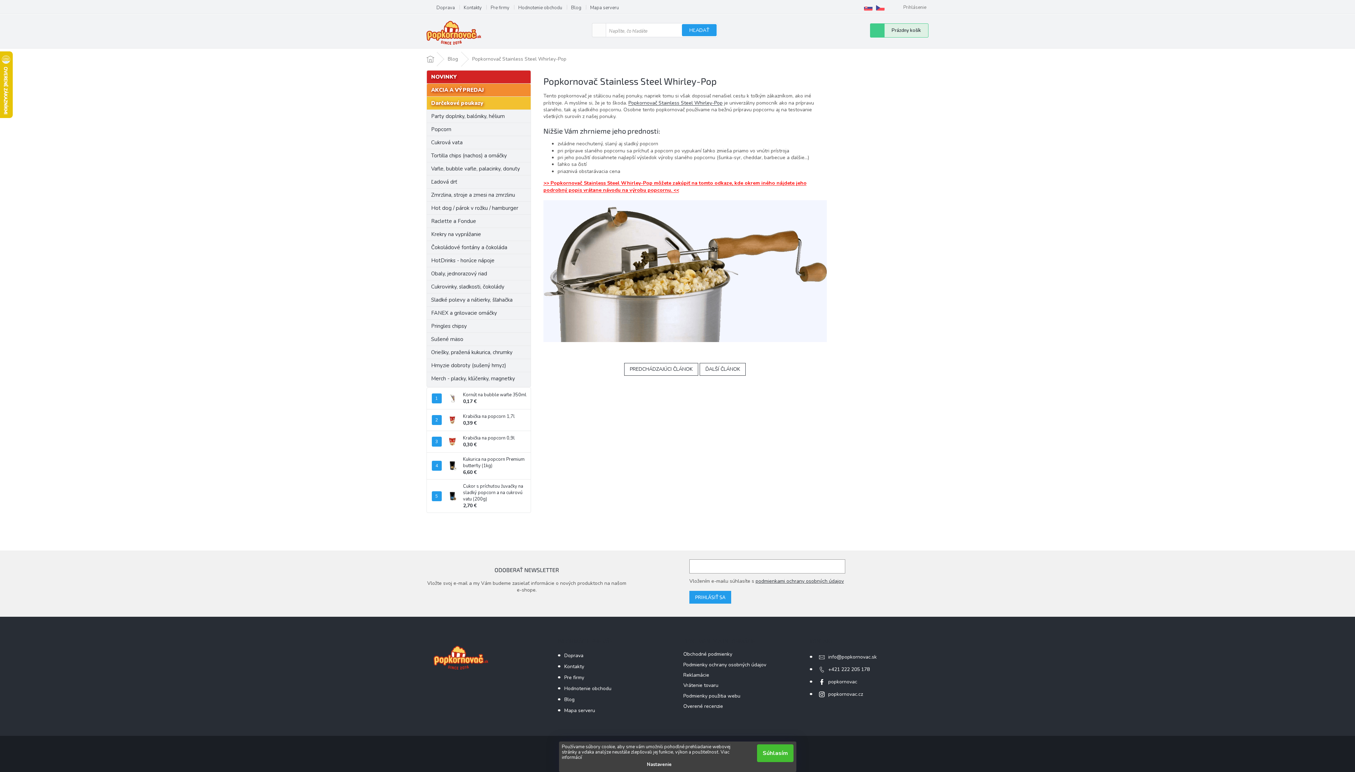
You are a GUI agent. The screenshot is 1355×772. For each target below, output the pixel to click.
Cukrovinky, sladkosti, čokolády (467, 286)
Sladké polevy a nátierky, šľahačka (472, 299)
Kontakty (473, 8)
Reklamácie (696, 675)
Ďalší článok (722, 369)
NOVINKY (444, 76)
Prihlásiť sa (710, 597)
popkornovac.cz (845, 694)
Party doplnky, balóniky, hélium (468, 116)
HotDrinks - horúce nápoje (463, 260)
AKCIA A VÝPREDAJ (457, 90)
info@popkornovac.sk (852, 657)
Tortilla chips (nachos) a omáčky (469, 155)
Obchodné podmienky (707, 654)
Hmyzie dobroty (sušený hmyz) (468, 365)
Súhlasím (775, 753)
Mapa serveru (604, 8)
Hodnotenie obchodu (540, 8)
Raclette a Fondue (453, 221)
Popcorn (441, 129)
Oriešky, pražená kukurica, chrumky (472, 352)
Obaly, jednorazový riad (459, 273)
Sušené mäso (447, 339)
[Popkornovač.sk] (868, 8)
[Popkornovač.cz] (880, 8)
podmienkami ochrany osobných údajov (800, 581)
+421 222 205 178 (849, 669)
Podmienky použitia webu (711, 696)
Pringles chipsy (449, 326)
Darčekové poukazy (457, 103)
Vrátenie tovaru (700, 685)
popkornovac (842, 681)
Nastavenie (659, 764)
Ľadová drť (444, 181)
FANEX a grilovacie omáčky (464, 313)
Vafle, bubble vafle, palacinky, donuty (475, 168)
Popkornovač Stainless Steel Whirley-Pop (675, 103)
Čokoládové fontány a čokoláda (469, 247)
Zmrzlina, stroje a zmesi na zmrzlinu (473, 194)
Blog (576, 8)
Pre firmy (500, 8)
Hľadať (699, 30)
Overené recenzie (703, 706)
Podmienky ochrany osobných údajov (724, 664)
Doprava (445, 8)
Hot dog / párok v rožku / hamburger (474, 208)
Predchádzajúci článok (661, 369)
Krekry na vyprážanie (456, 234)
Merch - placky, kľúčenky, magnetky (473, 378)
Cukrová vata (447, 142)
